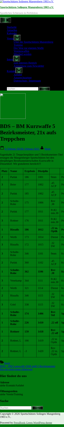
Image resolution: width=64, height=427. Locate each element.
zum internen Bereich (25, 62)
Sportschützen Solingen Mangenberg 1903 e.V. (27, 7)
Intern (10, 59)
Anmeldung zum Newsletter (29, 65)
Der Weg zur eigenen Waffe (29, 48)
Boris (48, 148)
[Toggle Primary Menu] (5, 20)
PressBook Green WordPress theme (33, 422)
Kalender (12, 33)
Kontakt (11, 71)
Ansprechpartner (23, 77)
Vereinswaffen (21, 51)
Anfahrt (18, 74)
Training (18, 45)
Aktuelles (12, 30)
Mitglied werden (22, 54)
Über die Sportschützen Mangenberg (33, 41)
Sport (7, 363)
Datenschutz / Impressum (27, 80)
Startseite (12, 27)
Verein (10, 38)
